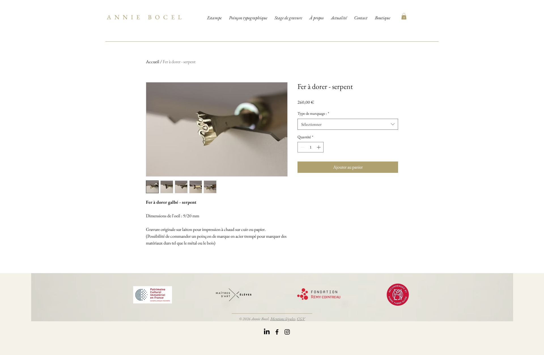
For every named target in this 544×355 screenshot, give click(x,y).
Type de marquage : (313, 113)
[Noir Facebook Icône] (276, 331)
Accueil (152, 62)
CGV (301, 318)
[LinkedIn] (266, 331)
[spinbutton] (310, 147)
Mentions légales (282, 318)
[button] (404, 16)
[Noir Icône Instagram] (287, 331)
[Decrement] (301, 147)
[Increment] (319, 147)
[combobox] (348, 124)
